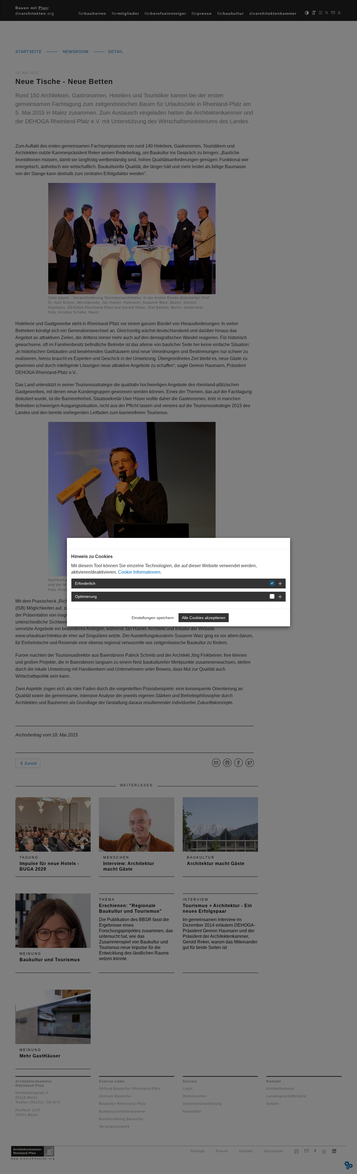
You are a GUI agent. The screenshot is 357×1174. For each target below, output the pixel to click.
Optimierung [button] (86, 596)
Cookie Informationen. (139, 572)
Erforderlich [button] (85, 583)
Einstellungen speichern (153, 617)
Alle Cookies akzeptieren (203, 617)
